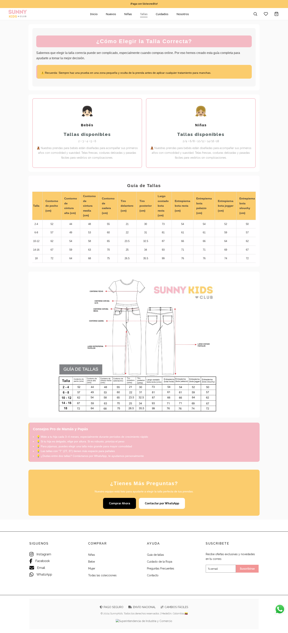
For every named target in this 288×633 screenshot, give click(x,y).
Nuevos (111, 14)
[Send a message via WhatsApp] (280, 609)
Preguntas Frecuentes (160, 568)
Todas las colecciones (102, 575)
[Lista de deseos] (266, 14)
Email (41, 568)
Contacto (152, 575)
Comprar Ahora (119, 503)
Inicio (94, 14)
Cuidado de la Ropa (159, 561)
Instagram (43, 554)
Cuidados (162, 14)
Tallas (144, 14)
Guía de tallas (155, 554)
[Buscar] (255, 14)
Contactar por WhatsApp (162, 503)
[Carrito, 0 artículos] (276, 14)
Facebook (42, 561)
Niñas (128, 14)
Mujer (91, 568)
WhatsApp (44, 574)
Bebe (91, 561)
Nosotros (183, 14)
